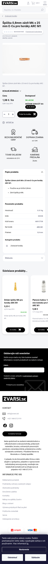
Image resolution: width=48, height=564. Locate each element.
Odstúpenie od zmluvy (10, 519)
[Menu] (45, 3)
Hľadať (42, 10)
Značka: (7, 38)
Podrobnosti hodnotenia (34, 32)
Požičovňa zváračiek (10, 511)
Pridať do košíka (25, 114)
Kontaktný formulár (14, 434)
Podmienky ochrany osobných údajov (16, 484)
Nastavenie (24, 549)
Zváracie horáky (17, 246)
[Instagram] (11, 425)
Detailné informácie (10, 91)
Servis (4, 515)
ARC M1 (40, 227)
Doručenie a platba (9, 492)
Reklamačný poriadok (10, 480)
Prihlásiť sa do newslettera (15, 385)
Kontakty (5, 496)
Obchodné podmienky (10, 488)
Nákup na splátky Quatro (12, 499)
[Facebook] (4, 425)
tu (27, 543)
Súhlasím (36, 557)
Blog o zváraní (7, 503)
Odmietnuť (12, 557)
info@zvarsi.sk (32, 467)
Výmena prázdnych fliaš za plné (14, 507)
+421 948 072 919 (25, 469)
